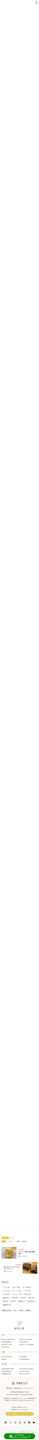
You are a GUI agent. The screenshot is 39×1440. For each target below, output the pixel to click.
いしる (6, 1287)
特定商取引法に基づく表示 (26, 1432)
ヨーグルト (17, 1294)
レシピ (12, 1238)
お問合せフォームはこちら (20, 1414)
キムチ (6, 1290)
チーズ (27, 1290)
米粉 (23, 1298)
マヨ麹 (6, 1294)
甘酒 (17, 1241)
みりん (16, 1287)
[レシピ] (9, 1251)
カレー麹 (26, 1287)
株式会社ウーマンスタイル (23, 1388)
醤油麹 (21, 1301)
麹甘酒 (24, 1241)
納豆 (31, 1298)
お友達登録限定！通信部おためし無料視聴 (20, 1436)
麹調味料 (7, 1305)
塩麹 (6, 1298)
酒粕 (5, 1301)
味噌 (27, 1294)
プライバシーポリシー (11, 1432)
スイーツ (10, 1241)
